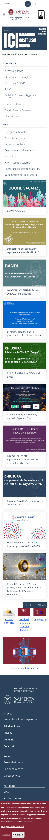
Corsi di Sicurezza (9, 621)
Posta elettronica (13, 762)
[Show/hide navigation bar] (5, 14)
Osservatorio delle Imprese (24, 667)
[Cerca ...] (28, 4)
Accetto (6, 834)
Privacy (8, 732)
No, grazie (18, 835)
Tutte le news (35, 605)
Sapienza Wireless (14, 769)
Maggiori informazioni (12, 826)
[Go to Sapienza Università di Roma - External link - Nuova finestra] (20, 12)
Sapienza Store (12, 798)
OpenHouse (39, 619)
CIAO (6, 791)
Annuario (9, 739)
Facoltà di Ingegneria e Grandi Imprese (24, 624)
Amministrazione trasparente (20, 719)
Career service (12, 775)
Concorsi (9, 746)
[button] (36, 4)
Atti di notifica (12, 726)
